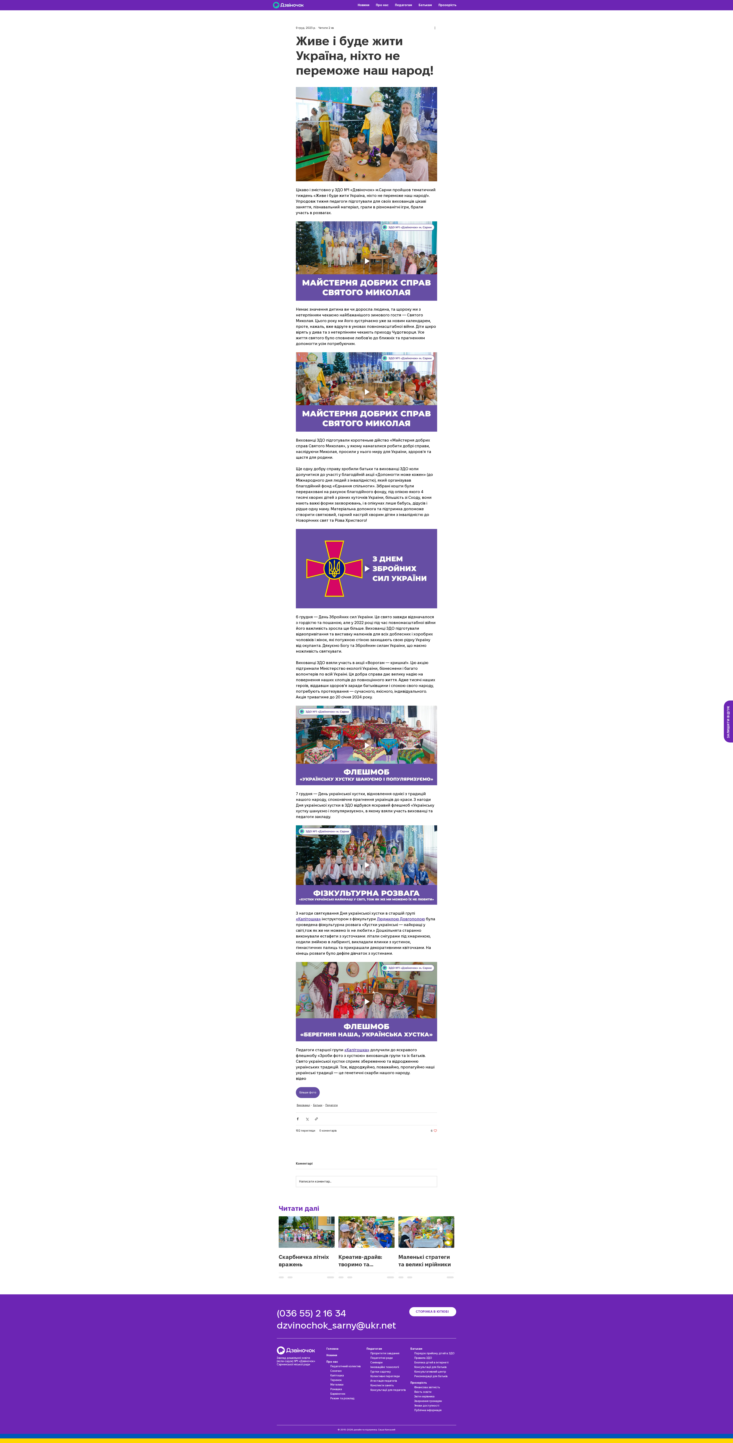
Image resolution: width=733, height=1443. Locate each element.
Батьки (317, 1105)
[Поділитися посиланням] (316, 1119)
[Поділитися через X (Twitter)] (307, 1119)
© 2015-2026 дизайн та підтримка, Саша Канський (366, 1429)
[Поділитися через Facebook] (297, 1119)
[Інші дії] (435, 28)
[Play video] (366, 261)
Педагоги (331, 1105)
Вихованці (303, 1105)
